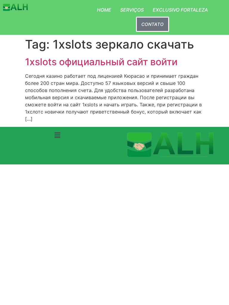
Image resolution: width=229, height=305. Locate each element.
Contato (152, 24)
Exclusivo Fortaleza (180, 10)
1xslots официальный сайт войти (101, 62)
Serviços (132, 10)
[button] (57, 135)
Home (104, 10)
